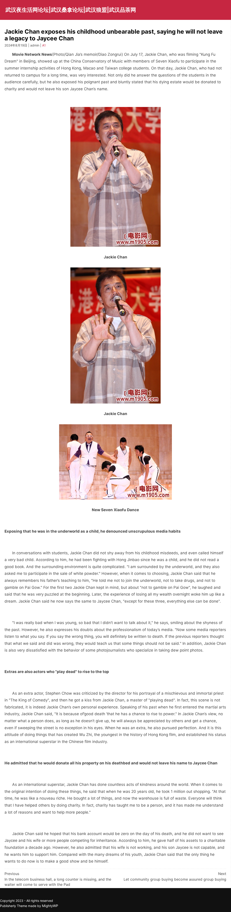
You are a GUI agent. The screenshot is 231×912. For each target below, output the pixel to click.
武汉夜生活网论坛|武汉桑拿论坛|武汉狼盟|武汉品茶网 (70, 10)
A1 (44, 45)
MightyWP (50, 906)
